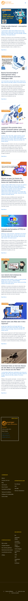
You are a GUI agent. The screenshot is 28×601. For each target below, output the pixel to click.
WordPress (3, 34)
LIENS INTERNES (12, 137)
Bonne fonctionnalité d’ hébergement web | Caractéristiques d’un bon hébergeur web (10, 75)
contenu (3, 184)
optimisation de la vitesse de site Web (9, 327)
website (24, 33)
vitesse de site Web (18, 33)
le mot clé (6, 137)
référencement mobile (13, 32)
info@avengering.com (6, 435)
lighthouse (3, 233)
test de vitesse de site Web (7, 140)
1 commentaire (4, 30)
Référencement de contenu (7, 138)
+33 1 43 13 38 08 (5, 433)
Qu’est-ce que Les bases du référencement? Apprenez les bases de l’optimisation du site (12, 180)
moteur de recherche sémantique (12, 187)
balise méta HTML (9, 135)
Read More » (4, 49)
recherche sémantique (18, 189)
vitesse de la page (9, 33)
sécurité (15, 235)
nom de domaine (5, 81)
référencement (4, 32)
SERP (21, 138)
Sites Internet (16, 81)
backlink (3, 135)
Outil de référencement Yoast (17, 30)
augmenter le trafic (5, 279)
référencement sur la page (17, 191)
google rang (4, 280)
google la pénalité (22, 279)
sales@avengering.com (6, 437)
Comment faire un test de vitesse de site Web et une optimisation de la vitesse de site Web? (13, 368)
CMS (10, 30)
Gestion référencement (10, 184)
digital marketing (17, 135)
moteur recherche (10, 233)
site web (20, 32)
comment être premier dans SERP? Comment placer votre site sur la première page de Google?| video (13, 130)
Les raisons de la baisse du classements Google (11, 276)
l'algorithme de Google (12, 326)
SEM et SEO (16, 138)
